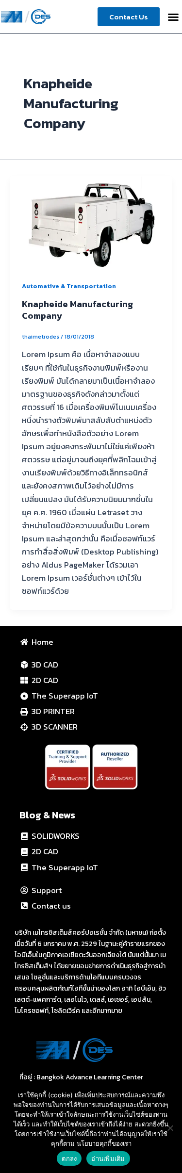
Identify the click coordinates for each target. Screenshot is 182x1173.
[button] (173, 17)
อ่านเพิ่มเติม (108, 1158)
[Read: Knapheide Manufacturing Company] (91, 220)
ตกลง (69, 1158)
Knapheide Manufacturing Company (77, 309)
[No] (170, 1128)
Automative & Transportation (69, 286)
